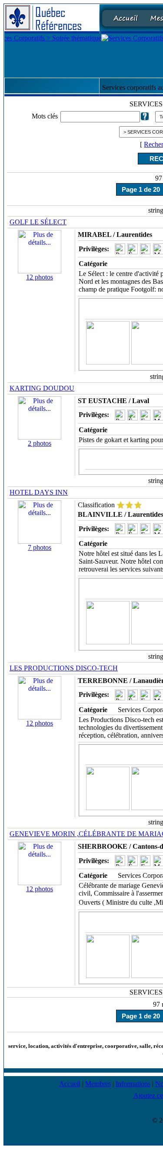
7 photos (39, 547)
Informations (133, 1083)
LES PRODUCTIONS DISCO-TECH (64, 668)
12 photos (39, 277)
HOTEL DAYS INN (39, 492)
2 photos (39, 443)
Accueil (69, 1083)
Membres (98, 1083)
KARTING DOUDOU (42, 388)
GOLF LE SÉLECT (38, 222)
